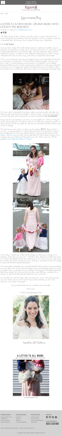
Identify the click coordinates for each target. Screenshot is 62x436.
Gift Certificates (35, 418)
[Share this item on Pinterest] (5, 33)
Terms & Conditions (21, 422)
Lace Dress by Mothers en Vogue (20, 139)
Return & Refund (5, 420)
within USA (8, 417)
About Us (18, 418)
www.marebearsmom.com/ (23, 30)
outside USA (4, 418)
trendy (2, 135)
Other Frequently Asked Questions (10, 428)
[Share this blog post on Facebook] (4, 33)
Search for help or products (27, 428)
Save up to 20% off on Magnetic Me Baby (31, 2)
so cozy (13, 135)
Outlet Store (34, 422)
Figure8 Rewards (5, 422)
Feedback (18, 420)
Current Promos (35, 417)
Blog (7, 13)
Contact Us (19, 417)
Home (1, 13)
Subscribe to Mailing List (37, 420)
